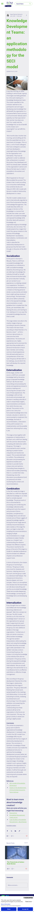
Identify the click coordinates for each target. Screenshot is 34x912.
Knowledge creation (11, 825)
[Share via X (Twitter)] (11, 831)
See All (25, 843)
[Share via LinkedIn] (15, 831)
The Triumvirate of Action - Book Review (16, 863)
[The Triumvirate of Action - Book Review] (17, 852)
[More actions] (26, 15)
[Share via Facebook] (7, 831)
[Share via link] (19, 831)
